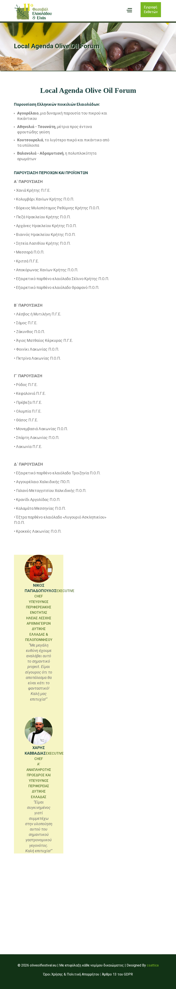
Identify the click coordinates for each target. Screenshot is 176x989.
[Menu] (129, 10)
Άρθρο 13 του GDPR (117, 974)
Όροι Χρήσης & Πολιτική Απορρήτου (71, 974)
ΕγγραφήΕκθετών (151, 9)
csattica (153, 965)
